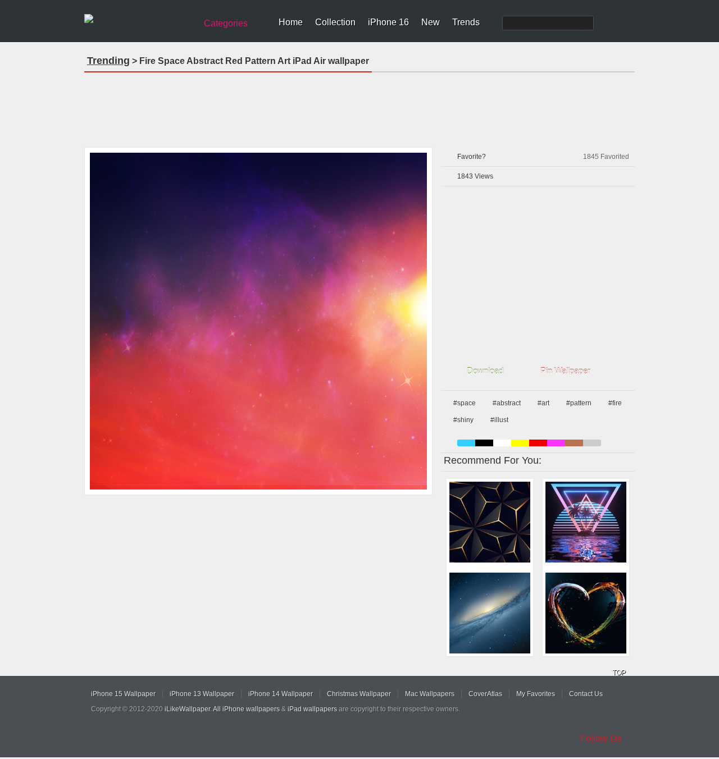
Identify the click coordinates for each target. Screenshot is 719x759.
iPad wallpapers (312, 709)
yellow (520, 443)
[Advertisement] (359, 106)
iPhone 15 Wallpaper (123, 694)
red (538, 443)
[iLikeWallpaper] (139, 19)
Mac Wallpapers (429, 694)
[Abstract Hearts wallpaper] (585, 613)
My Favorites (535, 694)
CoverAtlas (485, 694)
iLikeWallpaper (187, 709)
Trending (108, 60)
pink (556, 443)
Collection (335, 22)
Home (291, 22)
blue (466, 443)
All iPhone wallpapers (246, 709)
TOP (619, 672)
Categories (226, 23)
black (484, 443)
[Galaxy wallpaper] (489, 613)
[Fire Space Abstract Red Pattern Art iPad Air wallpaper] (258, 321)
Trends (466, 22)
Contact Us (586, 694)
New (430, 22)
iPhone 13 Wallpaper (202, 694)
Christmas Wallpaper (359, 694)
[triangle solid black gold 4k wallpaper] (489, 522)
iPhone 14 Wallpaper (280, 694)
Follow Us (601, 738)
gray (592, 443)
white (502, 443)
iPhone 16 (388, 22)
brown (574, 443)
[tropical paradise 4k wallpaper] (585, 522)
